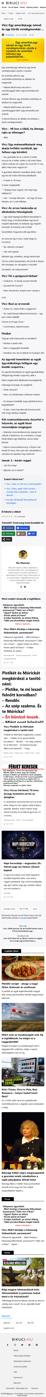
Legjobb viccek (9, 1328)
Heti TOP (19, 1323)
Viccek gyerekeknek (10, 659)
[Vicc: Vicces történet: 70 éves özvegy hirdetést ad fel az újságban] (23, 775)
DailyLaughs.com (22, 1388)
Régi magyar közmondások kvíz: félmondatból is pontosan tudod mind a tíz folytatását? (21, 1293)
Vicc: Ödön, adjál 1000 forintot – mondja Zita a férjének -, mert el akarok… (21, 491)
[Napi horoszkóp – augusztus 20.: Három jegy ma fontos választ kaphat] (23, 845)
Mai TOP (31, 1323)
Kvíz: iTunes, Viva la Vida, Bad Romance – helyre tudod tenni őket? (19, 1093)
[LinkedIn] (36, 1344)
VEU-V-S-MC (23, 909)
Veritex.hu (34, 1388)
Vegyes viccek (8, 19)
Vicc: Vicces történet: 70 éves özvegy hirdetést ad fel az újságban (21, 794)
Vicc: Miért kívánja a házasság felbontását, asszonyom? (21, 631)
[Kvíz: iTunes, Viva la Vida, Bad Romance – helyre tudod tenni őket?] (23, 1072)
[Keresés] (42, 3)
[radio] (3, 516)
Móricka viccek (8, 753)
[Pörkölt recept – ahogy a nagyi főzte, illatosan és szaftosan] (23, 968)
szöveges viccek (9, 909)
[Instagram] (15, 1344)
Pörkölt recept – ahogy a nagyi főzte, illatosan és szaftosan (20, 985)
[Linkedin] (25, 587)
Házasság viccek (9, 655)
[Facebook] (21, 587)
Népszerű (7, 1323)
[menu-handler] (3, 3)
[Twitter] (22, 1344)
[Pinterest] (29, 1344)
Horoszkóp (7, 893)
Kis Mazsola (10, 35)
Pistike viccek (19, 753)
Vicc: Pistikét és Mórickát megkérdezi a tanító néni (19, 728)
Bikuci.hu (10, 1394)
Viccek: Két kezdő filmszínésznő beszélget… (21, 501)
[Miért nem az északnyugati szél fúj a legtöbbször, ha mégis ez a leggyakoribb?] (23, 1017)
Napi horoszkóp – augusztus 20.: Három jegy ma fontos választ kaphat (22, 867)
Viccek (20, 19)
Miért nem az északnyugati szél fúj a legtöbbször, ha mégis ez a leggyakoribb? (22, 1038)
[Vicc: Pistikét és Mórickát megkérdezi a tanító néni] (23, 696)
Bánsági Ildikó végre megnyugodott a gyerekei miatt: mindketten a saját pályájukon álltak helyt (23, 1176)
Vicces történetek (27, 820)
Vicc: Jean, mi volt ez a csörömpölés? (24, 484)
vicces (35, 909)
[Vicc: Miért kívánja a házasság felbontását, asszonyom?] (23, 614)
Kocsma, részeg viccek (23, 655)
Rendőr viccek (29, 753)
